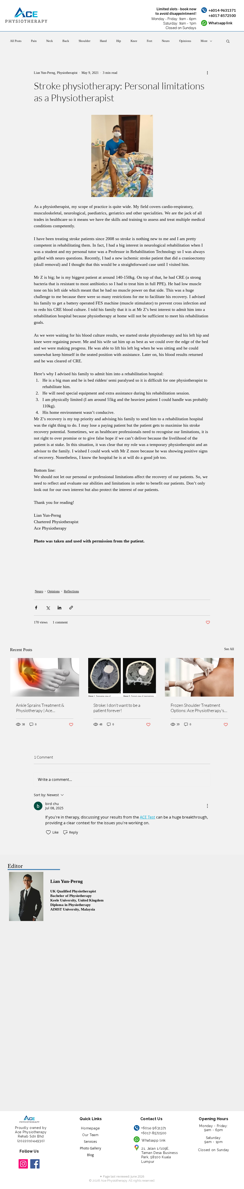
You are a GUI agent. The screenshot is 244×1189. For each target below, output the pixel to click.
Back (65, 41)
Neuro (166, 41)
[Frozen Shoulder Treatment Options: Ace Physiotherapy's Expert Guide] (199, 677)
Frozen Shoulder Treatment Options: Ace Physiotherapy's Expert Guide (197, 708)
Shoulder (84, 41)
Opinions (185, 41)
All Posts (15, 41)
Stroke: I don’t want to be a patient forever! (116, 708)
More (204, 41)
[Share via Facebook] (36, 607)
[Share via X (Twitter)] (48, 607)
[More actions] (207, 73)
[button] (228, 41)
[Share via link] (71, 607)
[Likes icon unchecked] (48, 832)
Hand (103, 41)
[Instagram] (23, 1164)
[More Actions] (207, 806)
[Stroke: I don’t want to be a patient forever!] (122, 677)
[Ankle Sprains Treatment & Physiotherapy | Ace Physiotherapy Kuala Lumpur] (44, 677)
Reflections (71, 591)
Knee (134, 41)
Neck (49, 41)
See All (229, 649)
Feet (149, 41)
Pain (34, 41)
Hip (118, 41)
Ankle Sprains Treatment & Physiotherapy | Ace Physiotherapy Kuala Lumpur (42, 708)
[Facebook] (35, 1164)
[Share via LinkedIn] (59, 607)
